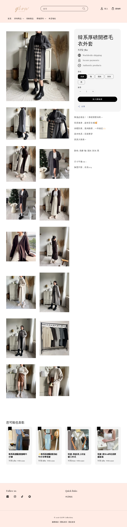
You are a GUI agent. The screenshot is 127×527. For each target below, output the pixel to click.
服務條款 (55, 522)
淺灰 (99, 76)
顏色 (79, 71)
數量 (79, 87)
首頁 (9, 18)
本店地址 (52, 18)
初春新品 (30, 18)
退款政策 (71, 522)
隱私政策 (63, 522)
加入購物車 (97, 99)
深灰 (109, 76)
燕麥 (82, 76)
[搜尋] (84, 8)
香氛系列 (40, 18)
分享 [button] (83, 106)
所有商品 (17, 18)
